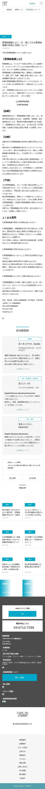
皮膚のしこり (5, 36)
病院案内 (22, 740)
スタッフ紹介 (22, 747)
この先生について (22, 369)
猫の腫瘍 (23, 465)
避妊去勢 (22, 763)
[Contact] (24, 729)
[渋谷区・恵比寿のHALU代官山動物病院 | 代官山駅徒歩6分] (5, 3)
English (32, 3)
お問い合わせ (22, 767)
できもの (10, 465)
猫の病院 (22, 774)
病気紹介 (22, 755)
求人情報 (22, 770)
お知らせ (22, 751)
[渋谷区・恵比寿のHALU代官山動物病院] (22, 716)
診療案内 (22, 744)
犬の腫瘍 (16, 465)
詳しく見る (19, 677)
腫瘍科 (19, 462)
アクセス (22, 759)
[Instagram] (21, 729)
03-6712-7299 (24, 627)
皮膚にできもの (33, 465)
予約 (22, 614)
